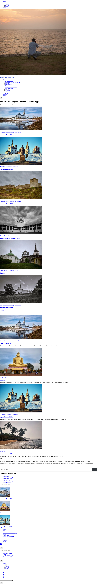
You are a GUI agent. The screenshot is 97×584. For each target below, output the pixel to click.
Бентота (2, 380)
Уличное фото (8, 84)
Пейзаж (7, 83)
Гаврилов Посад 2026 (6, 134)
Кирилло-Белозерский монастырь (10, 238)
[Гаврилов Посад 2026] (21, 129)
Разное (4, 91)
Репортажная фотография (11, 87)
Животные (7, 90)
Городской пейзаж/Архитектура (12, 82)
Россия (4, 7)
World (4, 2)
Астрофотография (9, 88)
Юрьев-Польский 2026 (6, 169)
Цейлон (7, 6)
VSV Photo (2, 76)
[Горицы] (21, 268)
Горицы (2, 273)
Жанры (4, 79)
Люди (6, 85)
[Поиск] (94, 469)
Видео (6, 93)
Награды (5, 94)
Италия (7, 5)
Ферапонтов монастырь (7, 307)
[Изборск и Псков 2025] (21, 199)
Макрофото (7, 89)
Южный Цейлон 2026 (6, 453)
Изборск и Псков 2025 (6, 203)
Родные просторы (9, 81)
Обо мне (4, 541)
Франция (7, 4)
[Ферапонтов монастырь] (21, 302)
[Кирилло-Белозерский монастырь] (21, 233)
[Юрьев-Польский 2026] (21, 164)
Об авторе (5, 95)
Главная (4, 1)
